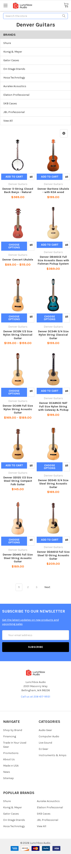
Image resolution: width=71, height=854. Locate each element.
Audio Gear (45, 730)
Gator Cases (11, 60)
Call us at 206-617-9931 (35, 696)
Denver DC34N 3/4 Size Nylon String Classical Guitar (53, 335)
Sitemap (8, 778)
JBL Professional (14, 112)
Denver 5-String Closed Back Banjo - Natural (17, 190)
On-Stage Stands (14, 69)
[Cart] (67, 5)
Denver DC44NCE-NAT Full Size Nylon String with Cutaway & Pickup (53, 406)
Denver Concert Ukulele (17, 259)
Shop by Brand (12, 730)
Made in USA (11, 765)
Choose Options (14, 246)
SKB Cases (10, 103)
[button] (64, 133)
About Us (9, 759)
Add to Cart (14, 176)
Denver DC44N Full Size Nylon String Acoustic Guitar (18, 409)
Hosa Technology (14, 77)
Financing (9, 736)
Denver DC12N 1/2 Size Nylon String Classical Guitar (17, 335)
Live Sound (45, 742)
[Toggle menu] (5, 5)
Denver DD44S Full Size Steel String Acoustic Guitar (18, 558)
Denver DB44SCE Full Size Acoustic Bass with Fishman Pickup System (53, 260)
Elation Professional (16, 95)
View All (8, 120)
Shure (7, 43)
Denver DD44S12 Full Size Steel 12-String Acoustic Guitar (53, 555)
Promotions (11, 753)
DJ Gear (43, 749)
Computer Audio (49, 736)
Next (47, 587)
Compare (31, 177)
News (6, 772)
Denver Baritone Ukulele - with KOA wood (53, 190)
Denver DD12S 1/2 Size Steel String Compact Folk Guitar (17, 481)
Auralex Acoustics (14, 86)
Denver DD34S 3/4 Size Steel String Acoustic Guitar (53, 484)
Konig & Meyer (12, 51)
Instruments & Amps (52, 755)
